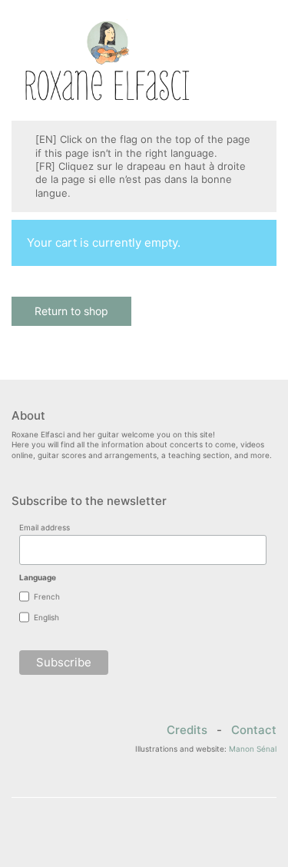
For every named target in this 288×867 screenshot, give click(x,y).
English (46, 617)
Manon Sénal (252, 748)
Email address (44, 527)
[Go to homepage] (108, 60)
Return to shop (71, 310)
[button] (267, 60)
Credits (187, 730)
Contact (253, 730)
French (47, 596)
